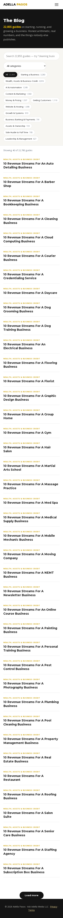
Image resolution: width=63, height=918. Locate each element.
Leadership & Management (21, 138)
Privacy (53, 906)
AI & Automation (17, 87)
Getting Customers (45, 100)
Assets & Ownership (18, 126)
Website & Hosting (17, 106)
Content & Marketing (18, 93)
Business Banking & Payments (23, 119)
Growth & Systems (17, 113)
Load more (31, 895)
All (10, 74)
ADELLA (15, 4)
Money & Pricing (16, 100)
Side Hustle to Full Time (19, 132)
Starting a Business (33, 74)
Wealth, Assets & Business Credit (25, 81)
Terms (31, 910)
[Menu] (57, 4)
